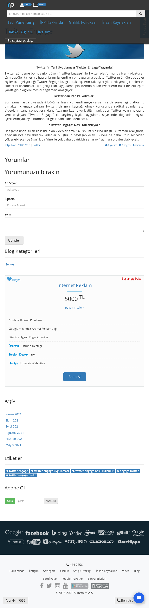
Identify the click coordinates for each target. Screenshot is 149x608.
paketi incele (73, 307)
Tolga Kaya (11, 145)
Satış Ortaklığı (82, 571)
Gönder (14, 240)
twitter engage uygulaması (51, 471)
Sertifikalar (50, 578)
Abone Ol (51, 500)
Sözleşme (49, 571)
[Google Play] (79, 587)
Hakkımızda (17, 571)
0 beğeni (126, 145)
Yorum (9, 214)
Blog (137, 571)
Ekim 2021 (13, 420)
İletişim (44, 32)
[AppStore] (100, 587)
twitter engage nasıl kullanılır (94, 471)
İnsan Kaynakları (116, 22)
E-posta (10, 199)
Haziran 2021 (15, 439)
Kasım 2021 (14, 414)
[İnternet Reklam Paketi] (11, 5)
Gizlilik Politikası (82, 22)
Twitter (36, 145)
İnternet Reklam (74, 285)
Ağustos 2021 (15, 433)
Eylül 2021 (13, 426)
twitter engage (18, 471)
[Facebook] (42, 587)
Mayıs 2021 (13, 445)
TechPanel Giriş (21, 22)
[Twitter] (49, 587)
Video (125, 571)
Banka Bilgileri (20, 32)
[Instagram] (57, 587)
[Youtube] (65, 587)
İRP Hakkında (51, 22)
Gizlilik (64, 571)
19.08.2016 (24, 145)
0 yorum (112, 145)
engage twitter (129, 471)
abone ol (139, 145)
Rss (11, 500)
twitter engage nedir (22, 475)
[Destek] (138, 597)
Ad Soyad (11, 183)
